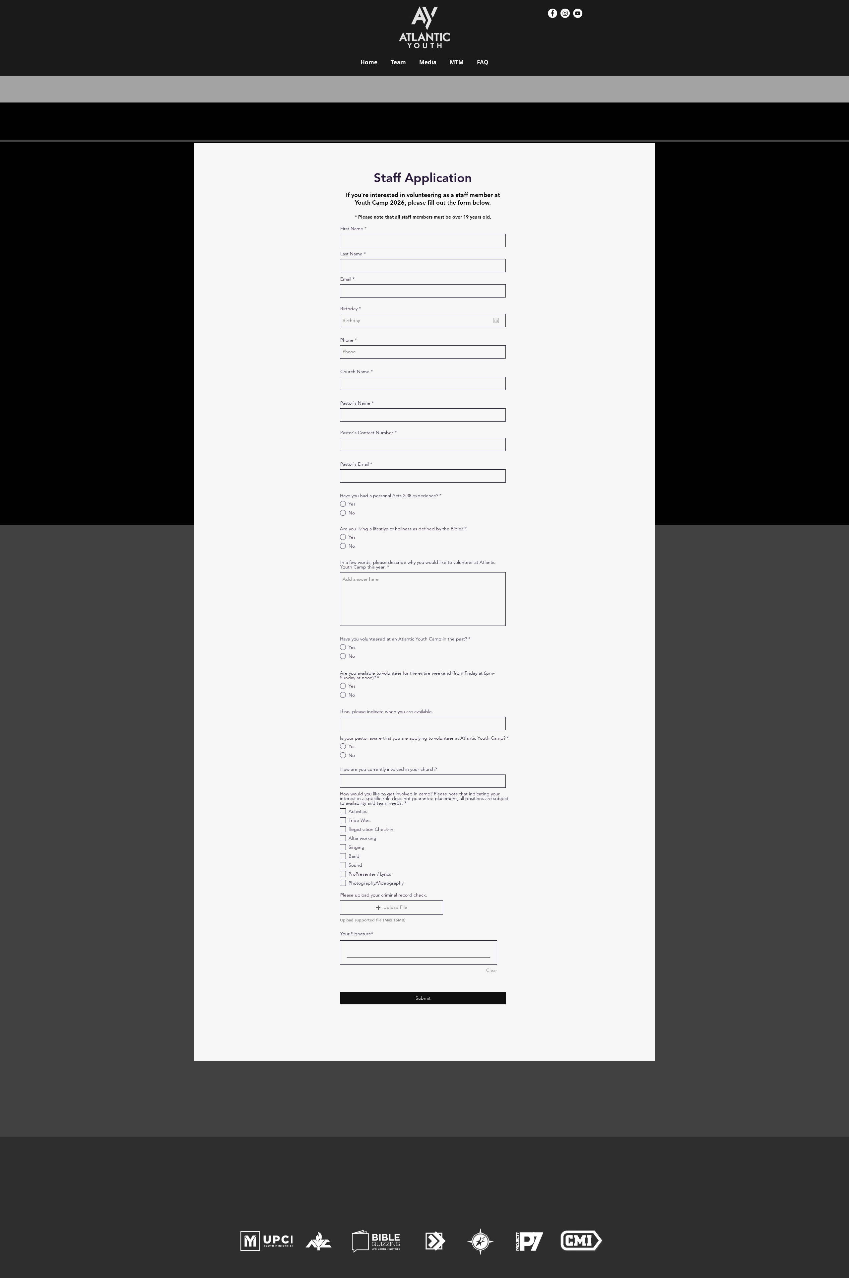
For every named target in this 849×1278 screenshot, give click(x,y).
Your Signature (355, 934)
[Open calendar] (496, 320)
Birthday (351, 308)
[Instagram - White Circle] (565, 13)
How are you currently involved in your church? (388, 769)
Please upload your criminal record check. (383, 895)
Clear (491, 970)
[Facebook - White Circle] (552, 13)
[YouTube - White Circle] (577, 13)
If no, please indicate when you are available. (386, 711)
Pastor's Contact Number (366, 432)
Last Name (351, 253)
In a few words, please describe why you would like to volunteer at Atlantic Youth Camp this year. (417, 564)
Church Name (354, 371)
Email (345, 279)
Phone (347, 340)
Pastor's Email (354, 464)
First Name (351, 228)
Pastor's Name (355, 403)
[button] (391, 907)
